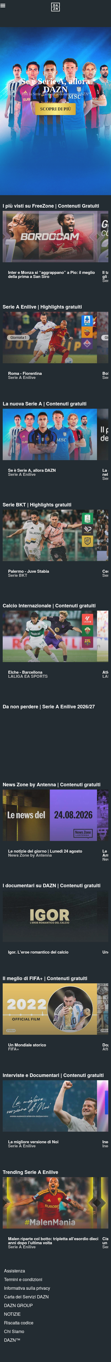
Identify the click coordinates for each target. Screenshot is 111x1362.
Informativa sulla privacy (27, 1288)
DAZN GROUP (18, 1305)
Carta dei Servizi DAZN (26, 1297)
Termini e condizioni (23, 1279)
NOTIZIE (12, 1314)
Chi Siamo (14, 1331)
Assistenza (14, 1271)
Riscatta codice (18, 1323)
